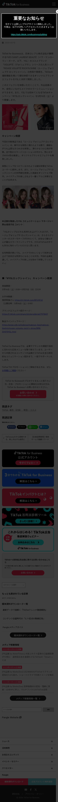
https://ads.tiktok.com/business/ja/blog (29, 34)
